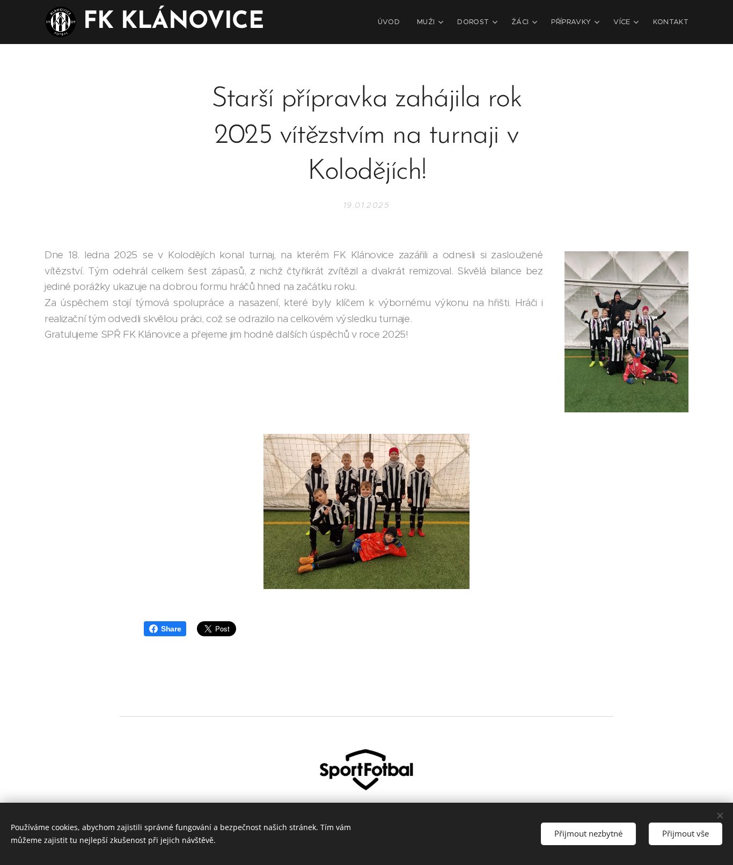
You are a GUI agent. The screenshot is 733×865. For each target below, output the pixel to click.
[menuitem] (391, 22)
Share (171, 628)
